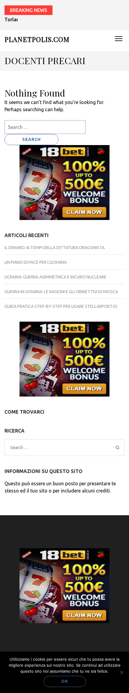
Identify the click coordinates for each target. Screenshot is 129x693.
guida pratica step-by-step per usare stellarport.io (60, 306)
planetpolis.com (37, 39)
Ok (64, 681)
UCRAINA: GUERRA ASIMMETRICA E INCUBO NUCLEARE (55, 277)
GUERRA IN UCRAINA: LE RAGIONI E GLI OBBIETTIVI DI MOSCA (61, 291)
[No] (121, 672)
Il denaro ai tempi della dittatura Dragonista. (54, 247)
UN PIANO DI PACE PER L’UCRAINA (35, 262)
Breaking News (28, 10)
